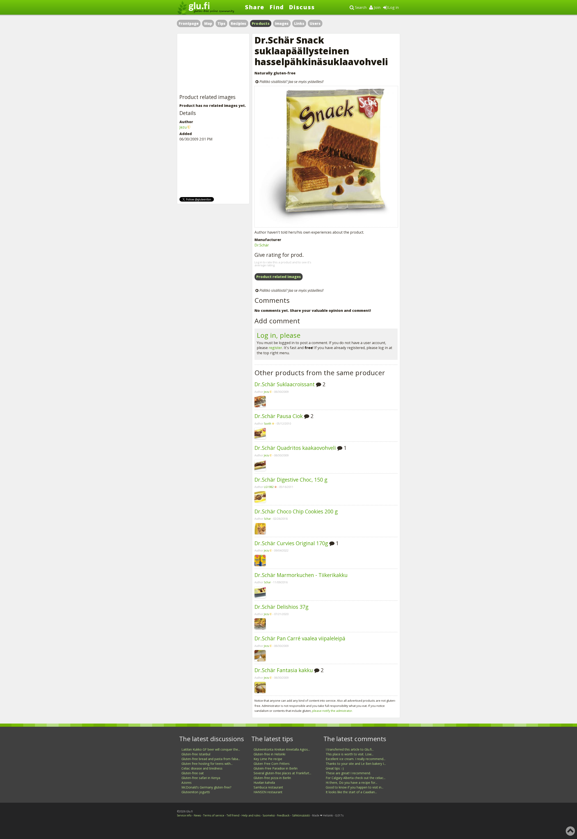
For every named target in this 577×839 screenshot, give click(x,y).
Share (254, 7)
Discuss (302, 7)
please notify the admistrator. (332, 711)
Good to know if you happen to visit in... (354, 787)
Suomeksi (269, 815)
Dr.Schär (261, 245)
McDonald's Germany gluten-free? (206, 787)
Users (315, 23)
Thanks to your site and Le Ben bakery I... (356, 763)
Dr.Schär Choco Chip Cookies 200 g (296, 511)
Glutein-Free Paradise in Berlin (276, 768)
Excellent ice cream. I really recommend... (355, 759)
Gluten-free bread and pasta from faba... (210, 759)
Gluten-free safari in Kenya (200, 778)
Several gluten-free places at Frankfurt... (282, 773)
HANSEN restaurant (268, 792)
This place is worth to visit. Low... (349, 754)
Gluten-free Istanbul (195, 754)
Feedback (283, 815)
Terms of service (213, 815)
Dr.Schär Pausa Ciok (278, 416)
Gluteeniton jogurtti (195, 792)
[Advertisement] (213, 64)
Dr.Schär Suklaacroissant (284, 384)
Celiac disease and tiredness (201, 768)
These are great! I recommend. (348, 773)
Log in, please (278, 335)
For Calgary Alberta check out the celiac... (355, 778)
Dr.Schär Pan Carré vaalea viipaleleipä (299, 638)
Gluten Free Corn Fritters (272, 763)
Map (208, 23)
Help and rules (251, 815)
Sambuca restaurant (268, 787)
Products (261, 23)
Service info (184, 815)
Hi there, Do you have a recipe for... (351, 782)
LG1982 (269, 487)
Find (277, 7)
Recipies (238, 23)
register (275, 347)
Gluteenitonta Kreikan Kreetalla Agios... (282, 749)
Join (376, 7)
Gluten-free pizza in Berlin (272, 778)
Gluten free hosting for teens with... (207, 763)
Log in (393, 7)
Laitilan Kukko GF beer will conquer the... (210, 749)
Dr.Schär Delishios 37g (281, 606)
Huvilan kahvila (264, 782)
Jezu (266, 392)
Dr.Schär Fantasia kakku (283, 670)
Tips (221, 23)
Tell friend (233, 815)
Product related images (278, 276)
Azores (186, 782)
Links (299, 23)
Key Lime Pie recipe (268, 759)
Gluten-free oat (192, 773)
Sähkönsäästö (301, 815)
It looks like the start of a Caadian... (351, 792)
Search (360, 7)
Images (281, 23)
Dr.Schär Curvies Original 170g (291, 543)
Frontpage (189, 23)
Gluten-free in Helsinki (269, 754)
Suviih (267, 423)
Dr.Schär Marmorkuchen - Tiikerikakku (301, 575)
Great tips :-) (335, 768)
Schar (267, 519)
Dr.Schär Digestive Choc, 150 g (290, 479)
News (197, 815)
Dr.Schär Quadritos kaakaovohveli (295, 447)
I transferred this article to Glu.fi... (350, 749)
